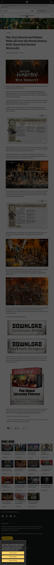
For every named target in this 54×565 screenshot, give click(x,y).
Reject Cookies (13, 556)
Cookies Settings (13, 560)
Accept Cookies (13, 552)
